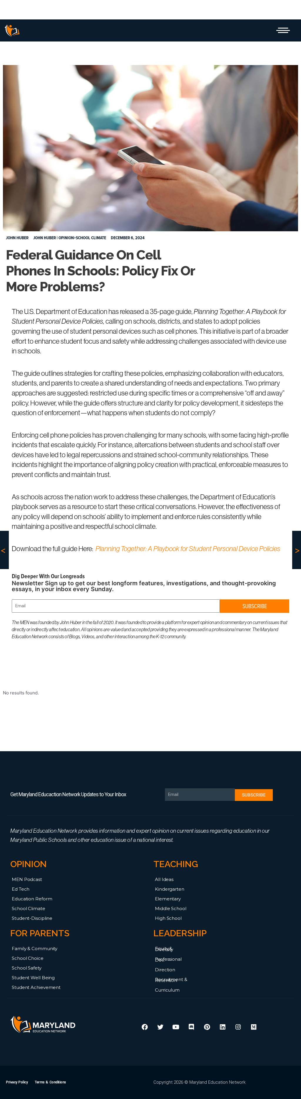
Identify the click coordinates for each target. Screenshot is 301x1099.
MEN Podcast (27, 879)
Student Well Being (33, 977)
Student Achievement (36, 987)
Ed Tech (20, 889)
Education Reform (32, 899)
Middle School (170, 908)
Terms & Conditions (50, 1082)
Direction (165, 969)
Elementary (168, 899)
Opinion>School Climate (82, 238)
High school (168, 918)
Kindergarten (169, 889)
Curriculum (167, 990)
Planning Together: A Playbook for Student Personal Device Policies (188, 548)
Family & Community (34, 948)
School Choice (28, 958)
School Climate (28, 908)
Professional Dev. (168, 959)
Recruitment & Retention (171, 980)
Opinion (28, 864)
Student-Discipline (32, 918)
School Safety (26, 968)
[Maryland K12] (12, 30)
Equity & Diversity (164, 949)
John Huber (44, 238)
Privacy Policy (17, 1082)
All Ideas (164, 879)
